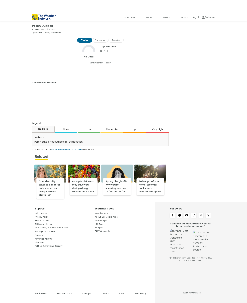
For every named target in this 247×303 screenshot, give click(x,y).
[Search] (194, 17)
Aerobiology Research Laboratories (66, 149)
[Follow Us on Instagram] (179, 215)
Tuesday (116, 40)
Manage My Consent (45, 231)
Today (84, 40)
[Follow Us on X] (208, 215)
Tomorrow (100, 40)
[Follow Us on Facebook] (172, 215)
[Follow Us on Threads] (201, 215)
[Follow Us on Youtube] (186, 215)
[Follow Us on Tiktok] (193, 215)
